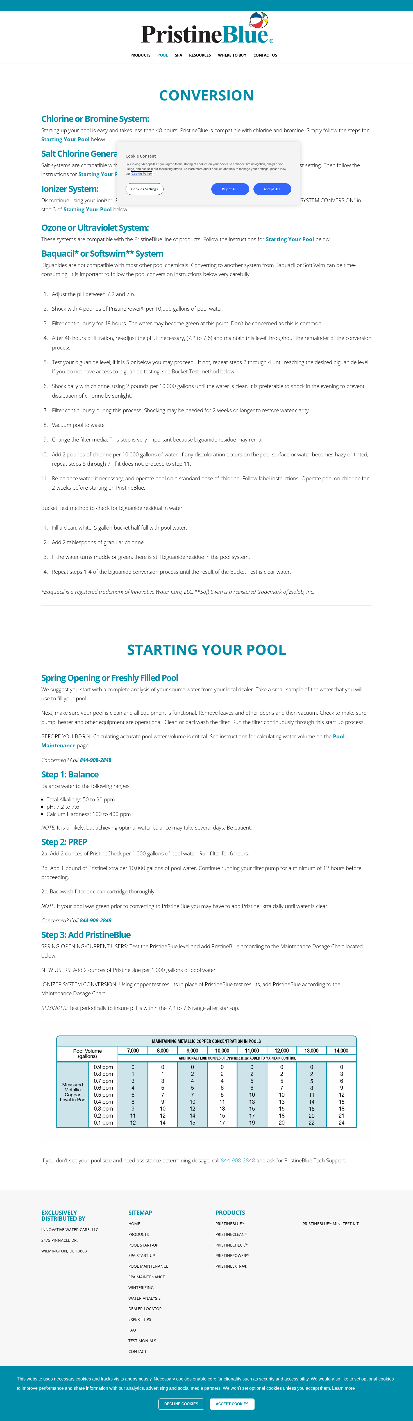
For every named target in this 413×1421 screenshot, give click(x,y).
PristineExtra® (231, 1266)
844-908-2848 (239, 1160)
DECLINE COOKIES (181, 1404)
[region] (208, 173)
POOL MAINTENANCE (148, 1266)
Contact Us (265, 55)
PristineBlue (229, 1223)
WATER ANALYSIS (144, 1298)
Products (140, 55)
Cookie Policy (141, 173)
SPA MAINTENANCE (146, 1276)
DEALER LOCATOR (145, 1308)
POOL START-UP (143, 1245)
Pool (162, 55)
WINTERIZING (141, 1287)
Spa (178, 55)
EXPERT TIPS (139, 1319)
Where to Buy (232, 55)
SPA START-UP (141, 1255)
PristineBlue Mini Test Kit (331, 1223)
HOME (134, 1223)
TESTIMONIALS (142, 1340)
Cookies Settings (144, 189)
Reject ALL (230, 189)
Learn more (343, 1388)
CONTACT (137, 1351)
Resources (200, 55)
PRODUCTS (138, 1234)
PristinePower (232, 1255)
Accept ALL (272, 189)
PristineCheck (231, 1245)
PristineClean (231, 1234)
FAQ (132, 1330)
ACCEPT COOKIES (232, 1404)
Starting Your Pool (65, 139)
